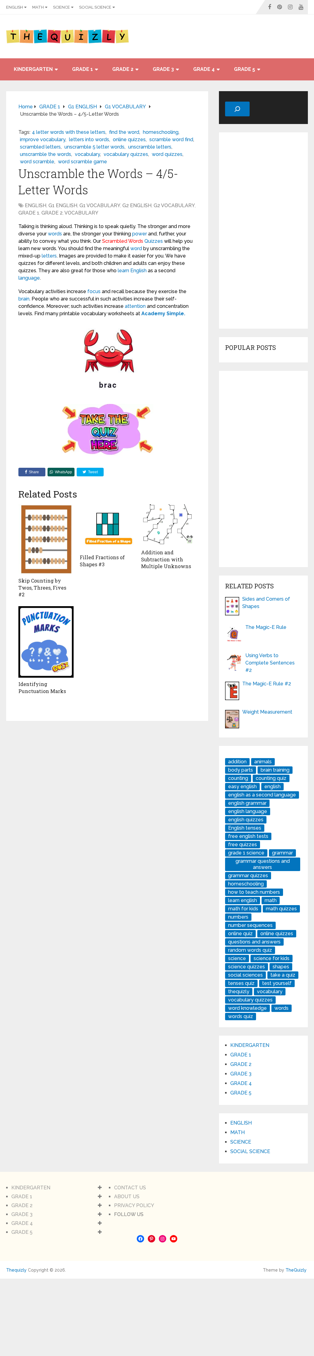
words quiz (240, 1016)
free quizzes (242, 844)
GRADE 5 (244, 69)
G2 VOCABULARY (174, 205)
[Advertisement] (263, 230)
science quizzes (246, 967)
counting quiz (271, 778)
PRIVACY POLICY (134, 1205)
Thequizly (16, 1270)
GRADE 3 (163, 69)
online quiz (240, 933)
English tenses (244, 828)
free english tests (248, 836)
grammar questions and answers (263, 864)
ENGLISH (14, 7)
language (29, 278)
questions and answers (254, 942)
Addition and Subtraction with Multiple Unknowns (166, 559)
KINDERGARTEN (33, 69)
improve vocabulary (42, 139)
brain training (275, 770)
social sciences (245, 975)
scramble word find (171, 139)
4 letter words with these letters (68, 132)
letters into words (89, 139)
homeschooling (160, 132)
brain (23, 299)
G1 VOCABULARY (99, 205)
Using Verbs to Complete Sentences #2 (270, 663)
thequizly (238, 991)
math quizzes (281, 909)
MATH (38, 7)
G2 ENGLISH (136, 205)
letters (49, 256)
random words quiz (250, 950)
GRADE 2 (122, 69)
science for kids (271, 958)
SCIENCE (61, 7)
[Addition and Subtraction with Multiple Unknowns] (168, 525)
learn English (132, 270)
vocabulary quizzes (126, 154)
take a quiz (282, 975)
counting (238, 778)
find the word (124, 132)
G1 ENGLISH (62, 205)
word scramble (37, 162)
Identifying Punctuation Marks (42, 687)
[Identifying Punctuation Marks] (46, 642)
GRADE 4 (204, 69)
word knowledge (247, 1008)
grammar (282, 853)
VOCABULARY (81, 213)
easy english (242, 786)
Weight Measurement (267, 712)
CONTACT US (130, 1188)
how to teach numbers (254, 892)
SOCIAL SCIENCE (95, 7)
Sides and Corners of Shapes (266, 602)
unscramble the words (45, 154)
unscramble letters (149, 147)
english (272, 786)
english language (247, 811)
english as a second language (262, 795)
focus (94, 291)
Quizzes (153, 241)
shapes (281, 967)
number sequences (250, 925)
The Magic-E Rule (265, 627)
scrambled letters (40, 147)
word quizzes (167, 154)
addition (237, 762)
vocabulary (87, 154)
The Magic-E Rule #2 (266, 684)
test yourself (277, 983)
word (136, 248)
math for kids (243, 909)
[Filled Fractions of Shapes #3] (107, 527)
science (237, 958)
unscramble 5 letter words (94, 147)
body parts (240, 770)
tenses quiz (241, 983)
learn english (242, 900)
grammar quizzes (248, 875)
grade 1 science (246, 853)
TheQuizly (296, 1270)
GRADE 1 (82, 69)
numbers (238, 917)
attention (135, 306)
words (55, 234)
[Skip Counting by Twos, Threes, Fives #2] (46, 539)
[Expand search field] (237, 109)
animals (263, 762)
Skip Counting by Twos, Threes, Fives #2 (42, 587)
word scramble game (82, 162)
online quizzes (129, 139)
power (139, 234)
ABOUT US (127, 1196)
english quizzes (245, 820)
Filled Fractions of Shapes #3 (102, 560)
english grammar (247, 803)
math (271, 900)
